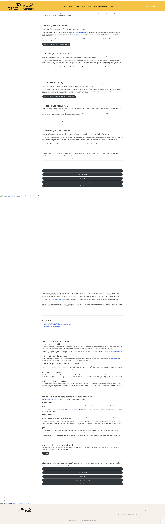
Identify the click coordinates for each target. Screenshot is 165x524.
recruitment (42, 195)
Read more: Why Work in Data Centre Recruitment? (56, 44)
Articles (7, 195)
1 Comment (27, 503)
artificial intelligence (81, 32)
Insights (89, 6)
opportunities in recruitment (31, 195)
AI (117, 108)
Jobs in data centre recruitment (52, 326)
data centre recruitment (18, 195)
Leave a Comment (49, 195)
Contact (111, 6)
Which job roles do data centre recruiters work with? (57, 324)
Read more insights (82, 174)
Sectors (70, 6)
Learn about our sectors (82, 171)
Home (65, 6)
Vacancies (77, 6)
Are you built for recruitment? (100, 6)
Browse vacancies (82, 178)
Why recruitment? (52, 323)
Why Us (83, 6)
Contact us (82, 185)
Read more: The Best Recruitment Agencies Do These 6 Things (59, 96)
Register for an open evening (82, 182)
